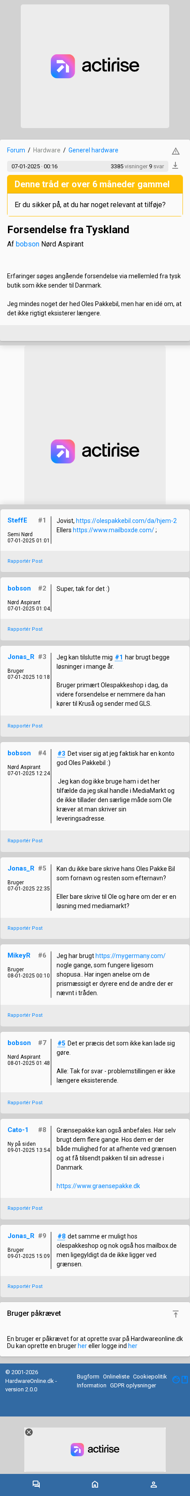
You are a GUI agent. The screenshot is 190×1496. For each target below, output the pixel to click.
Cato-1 (18, 1130)
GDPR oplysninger (133, 1385)
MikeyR (19, 955)
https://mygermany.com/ (130, 955)
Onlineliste (116, 1376)
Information (91, 1385)
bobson (27, 244)
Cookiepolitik (150, 1376)
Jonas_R (21, 657)
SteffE (17, 520)
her (82, 1345)
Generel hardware (93, 150)
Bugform (88, 1376)
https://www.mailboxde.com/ (114, 530)
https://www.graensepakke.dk (98, 1185)
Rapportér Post (25, 561)
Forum (16, 150)
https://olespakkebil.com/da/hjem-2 (126, 520)
